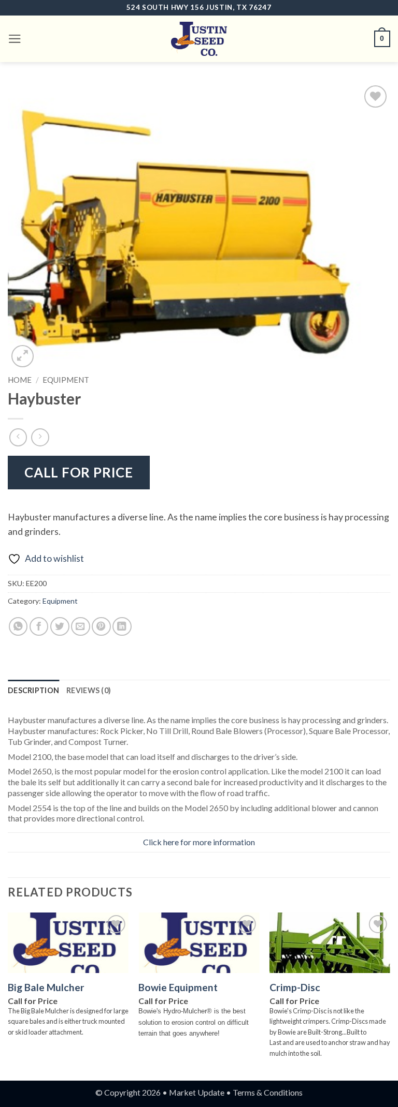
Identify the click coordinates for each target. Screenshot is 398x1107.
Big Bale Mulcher (46, 987)
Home (20, 379)
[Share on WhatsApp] (18, 626)
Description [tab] (33, 690)
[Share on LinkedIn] (122, 626)
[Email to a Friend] (80, 626)
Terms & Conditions (268, 1092)
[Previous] (8, 995)
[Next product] (18, 437)
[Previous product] (40, 437)
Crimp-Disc (294, 987)
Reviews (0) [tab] (88, 690)
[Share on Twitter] (59, 626)
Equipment (65, 379)
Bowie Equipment (178, 987)
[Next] (389, 995)
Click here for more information (199, 842)
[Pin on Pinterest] (101, 626)
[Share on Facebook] (39, 626)
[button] (15, 38)
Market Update (196, 1092)
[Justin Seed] (199, 39)
